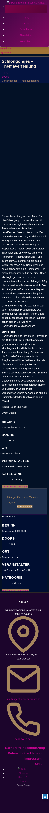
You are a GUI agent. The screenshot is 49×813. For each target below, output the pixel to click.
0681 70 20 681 (23, 739)
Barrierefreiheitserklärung (25, 748)
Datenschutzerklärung (25, 753)
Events (5, 76)
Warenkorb (26, 41)
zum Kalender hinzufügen (15, 486)
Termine (26, 23)
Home (26, 17)
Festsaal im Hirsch (11, 453)
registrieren (6, 52)
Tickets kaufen (24, 506)
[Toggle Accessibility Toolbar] (45, 796)
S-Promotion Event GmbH (16, 466)
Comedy (18, 479)
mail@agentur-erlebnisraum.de (23, 699)
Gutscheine (26, 29)
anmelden (5, 48)
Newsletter (26, 35)
